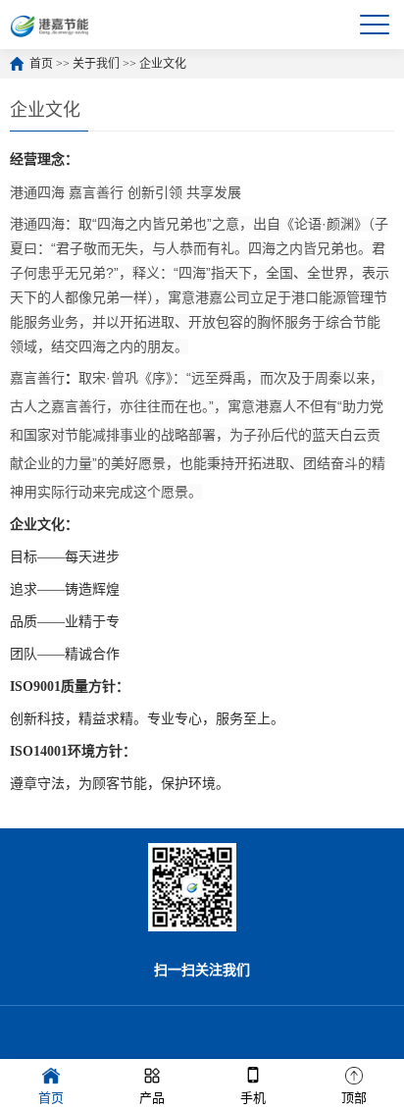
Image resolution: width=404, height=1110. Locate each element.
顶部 (354, 1097)
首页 (41, 64)
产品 (152, 1097)
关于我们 (96, 64)
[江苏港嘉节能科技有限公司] (53, 24)
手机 (253, 1097)
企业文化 (162, 64)
